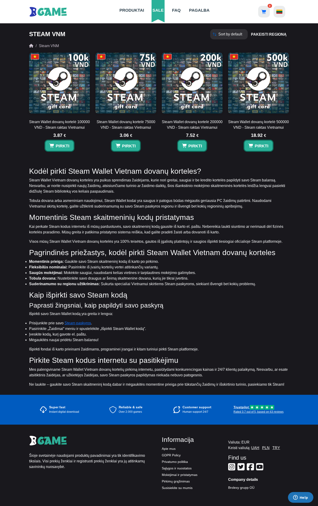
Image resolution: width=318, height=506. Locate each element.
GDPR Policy (171, 455)
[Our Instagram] (232, 469)
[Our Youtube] (260, 469)
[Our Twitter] (241, 469)
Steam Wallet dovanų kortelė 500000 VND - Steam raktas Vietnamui (258, 124)
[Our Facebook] (251, 469)
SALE (158, 10)
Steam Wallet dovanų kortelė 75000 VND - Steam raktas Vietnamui (126, 124)
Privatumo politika (175, 462)
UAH (255, 448)
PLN (266, 448)
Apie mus (169, 449)
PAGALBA (199, 10)
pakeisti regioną (269, 34)
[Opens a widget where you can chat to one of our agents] (300, 498)
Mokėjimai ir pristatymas (179, 475)
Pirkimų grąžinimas (176, 481)
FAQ (176, 10)
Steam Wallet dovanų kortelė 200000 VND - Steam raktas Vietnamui (192, 124)
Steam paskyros (77, 323)
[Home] (31, 46)
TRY (276, 448)
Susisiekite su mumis (177, 488)
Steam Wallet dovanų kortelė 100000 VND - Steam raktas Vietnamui (59, 124)
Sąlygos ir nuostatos (177, 468)
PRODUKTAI (131, 10)
